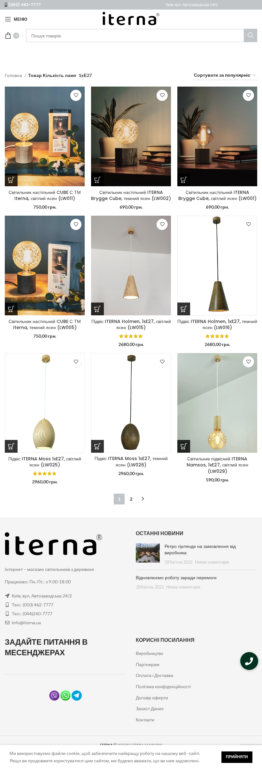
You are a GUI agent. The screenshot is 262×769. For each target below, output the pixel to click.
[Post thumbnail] (148, 554)
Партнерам (147, 664)
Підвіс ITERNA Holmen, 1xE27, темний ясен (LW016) (217, 324)
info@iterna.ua (26, 622)
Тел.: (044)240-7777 (32, 613)
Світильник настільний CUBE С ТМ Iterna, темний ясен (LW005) (45, 324)
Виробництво (149, 653)
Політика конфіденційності (163, 686)
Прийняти (237, 756)
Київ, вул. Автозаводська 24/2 (192, 4)
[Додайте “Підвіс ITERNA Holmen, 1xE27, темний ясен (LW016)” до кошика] (183, 309)
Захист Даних (150, 708)
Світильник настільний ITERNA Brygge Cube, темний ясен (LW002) (131, 195)
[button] (249, 661)
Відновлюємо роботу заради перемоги (176, 577)
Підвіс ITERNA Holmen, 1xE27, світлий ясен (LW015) (131, 324)
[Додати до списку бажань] (75, 95)
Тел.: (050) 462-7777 (32, 604)
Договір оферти (152, 697)
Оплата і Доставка (154, 675)
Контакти (145, 719)
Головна (14, 75)
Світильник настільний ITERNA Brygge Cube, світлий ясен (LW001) (217, 195)
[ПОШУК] (250, 35)
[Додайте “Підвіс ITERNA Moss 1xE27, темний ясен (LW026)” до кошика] (97, 446)
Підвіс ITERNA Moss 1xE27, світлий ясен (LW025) (44, 462)
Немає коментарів (212, 562)
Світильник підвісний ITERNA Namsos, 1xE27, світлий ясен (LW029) (217, 465)
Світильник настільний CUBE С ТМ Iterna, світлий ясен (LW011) (45, 195)
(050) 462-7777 (24, 4)
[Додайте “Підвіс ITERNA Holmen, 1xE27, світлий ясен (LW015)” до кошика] (97, 309)
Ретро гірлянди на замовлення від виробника (200, 549)
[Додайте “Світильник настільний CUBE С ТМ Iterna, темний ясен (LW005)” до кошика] (11, 309)
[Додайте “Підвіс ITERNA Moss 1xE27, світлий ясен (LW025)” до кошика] (11, 446)
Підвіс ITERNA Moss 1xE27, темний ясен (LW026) (131, 461)
